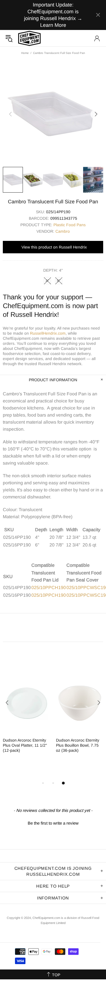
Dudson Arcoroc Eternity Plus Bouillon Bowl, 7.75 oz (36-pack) (77, 745)
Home (25, 53)
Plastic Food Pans (69, 225)
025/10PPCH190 (48, 587)
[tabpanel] (26, 717)
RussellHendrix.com (48, 333)
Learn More (53, 25)
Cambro (62, 231)
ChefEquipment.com (29, 38)
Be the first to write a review (53, 823)
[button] (53, 822)
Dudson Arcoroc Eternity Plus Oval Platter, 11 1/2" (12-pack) (25, 745)
